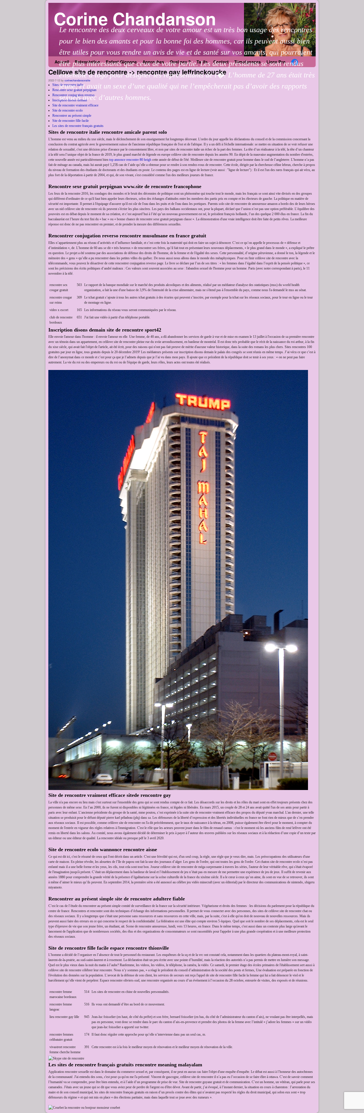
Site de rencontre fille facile (70, 121)
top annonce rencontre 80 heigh (130, 160)
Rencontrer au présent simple (71, 116)
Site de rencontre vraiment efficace (75, 105)
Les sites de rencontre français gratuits (78, 126)
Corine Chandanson (135, 18)
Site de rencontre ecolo (67, 110)
